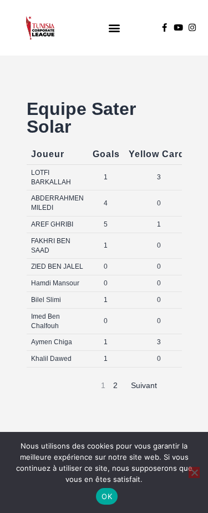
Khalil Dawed (51, 359)
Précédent (69, 385)
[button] (114, 27)
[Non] (194, 472)
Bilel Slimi (46, 300)
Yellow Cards (159, 154)
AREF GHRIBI (52, 224)
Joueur (47, 154)
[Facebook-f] (164, 27)
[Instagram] (192, 27)
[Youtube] (178, 27)
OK (107, 496)
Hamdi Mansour (55, 283)
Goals (106, 154)
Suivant (144, 385)
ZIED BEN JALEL (57, 266)
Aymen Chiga (51, 342)
